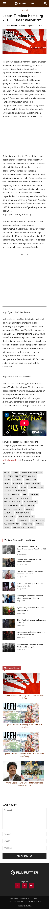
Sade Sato (27, 524)
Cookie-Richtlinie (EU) (33, 901)
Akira (6, 472)
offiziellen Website (11, 460)
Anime (15, 472)
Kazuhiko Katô (11, 505)
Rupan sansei (38, 520)
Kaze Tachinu (30, 502)
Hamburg (17, 483)
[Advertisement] (24, 281)
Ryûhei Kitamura (11, 524)
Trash (6, 527)
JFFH (24, 494)
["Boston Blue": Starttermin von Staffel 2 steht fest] (9, 562)
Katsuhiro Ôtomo (12, 502)
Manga (29, 509)
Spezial (24, 10)
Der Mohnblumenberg (32, 472)
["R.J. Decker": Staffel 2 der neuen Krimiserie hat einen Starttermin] (9, 574)
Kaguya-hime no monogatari (17, 498)
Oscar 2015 (9, 520)
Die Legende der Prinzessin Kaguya (20, 476)
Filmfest (17, 480)
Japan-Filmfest (36, 487)
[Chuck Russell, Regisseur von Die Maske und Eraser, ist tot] (9, 647)
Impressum (14, 899)
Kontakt (34, 899)
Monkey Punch (23, 513)
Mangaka (8, 513)
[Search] (45, 3)
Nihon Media (9, 516)
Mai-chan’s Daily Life (13, 509)
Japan (23, 487)
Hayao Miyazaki (33, 483)
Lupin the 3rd (27, 505)
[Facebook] (17, 885)
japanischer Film (11, 494)
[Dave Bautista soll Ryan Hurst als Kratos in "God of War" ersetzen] (9, 586)
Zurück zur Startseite (16, 901)
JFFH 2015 (34, 494)
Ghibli (6, 483)
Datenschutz (24, 899)
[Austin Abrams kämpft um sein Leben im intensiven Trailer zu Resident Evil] (9, 635)
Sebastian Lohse (18, 25)
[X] (24, 885)
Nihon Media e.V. (26, 516)
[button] (4, 3)
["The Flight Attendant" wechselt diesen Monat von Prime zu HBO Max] (9, 598)
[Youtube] (31, 885)
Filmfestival (30, 480)
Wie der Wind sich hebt (23, 527)
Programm (23, 520)
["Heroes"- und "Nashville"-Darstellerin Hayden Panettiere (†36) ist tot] (9, 549)
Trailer (39, 524)
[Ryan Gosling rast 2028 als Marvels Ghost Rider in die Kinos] (9, 611)
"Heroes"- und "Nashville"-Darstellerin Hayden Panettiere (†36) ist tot (31, 548)
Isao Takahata (10, 487)
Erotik (7, 480)
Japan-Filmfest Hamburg (15, 491)
